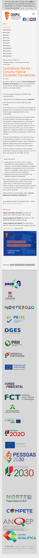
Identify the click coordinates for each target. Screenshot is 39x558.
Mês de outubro (7, 51)
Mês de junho (6, 40)
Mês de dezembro (7, 56)
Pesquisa (17, 546)
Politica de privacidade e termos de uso (19, 547)
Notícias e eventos (7, 60)
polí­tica (31, 1)
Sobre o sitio (25, 548)
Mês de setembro (7, 48)
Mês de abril (6, 35)
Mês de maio (6, 37)
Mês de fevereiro (7, 30)
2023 (14, 60)
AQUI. (28, 195)
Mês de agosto (6, 45)
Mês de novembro (7, 53)
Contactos (24, 546)
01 (17, 60)
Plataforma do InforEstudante (13, 203)
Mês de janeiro (6, 27)
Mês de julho (6, 43)
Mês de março (6, 32)
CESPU (12, 16)
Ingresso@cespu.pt (8, 228)
